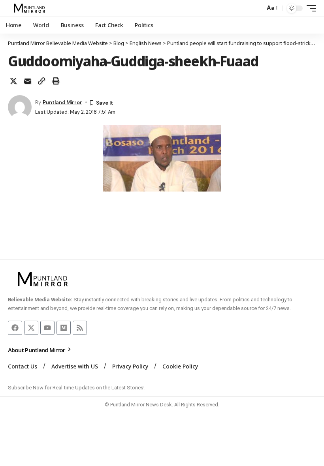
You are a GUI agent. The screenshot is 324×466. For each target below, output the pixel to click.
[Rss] (80, 328)
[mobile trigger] (309, 8)
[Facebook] (15, 328)
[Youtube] (47, 328)
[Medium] (64, 328)
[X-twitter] (31, 328)
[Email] (27, 81)
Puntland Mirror (62, 102)
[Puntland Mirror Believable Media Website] (30, 8)
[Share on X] (13, 81)
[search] (257, 8)
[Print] (55, 81)
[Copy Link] (41, 81)
